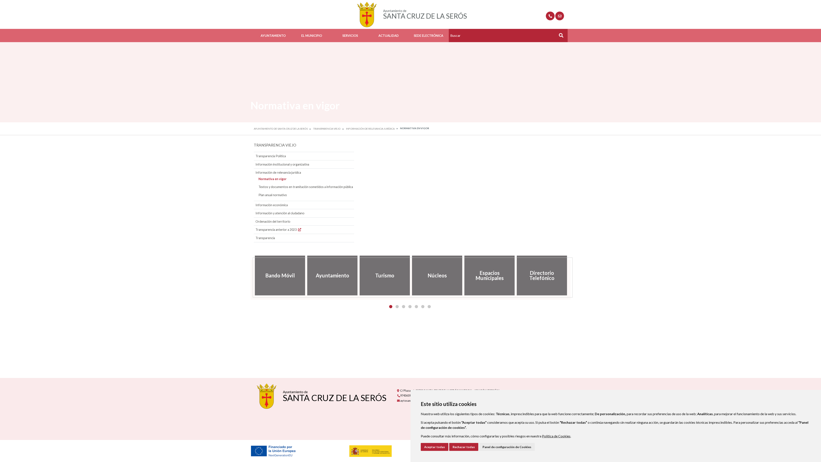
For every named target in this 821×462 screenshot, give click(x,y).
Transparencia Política (270, 156)
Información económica (271, 205)
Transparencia (265, 238)
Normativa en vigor (272, 179)
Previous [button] (250, 275)
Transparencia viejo (327, 128)
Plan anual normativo (272, 195)
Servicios (350, 35)
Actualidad (388, 35)
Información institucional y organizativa (282, 164)
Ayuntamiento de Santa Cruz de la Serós (281, 128)
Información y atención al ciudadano (279, 213)
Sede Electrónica (428, 35)
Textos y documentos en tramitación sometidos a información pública (305, 187)
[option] (280, 275)
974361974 (407, 395)
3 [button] (403, 306)
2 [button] (397, 306)
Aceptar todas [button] (434, 447)
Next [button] (570, 275)
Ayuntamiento (273, 35)
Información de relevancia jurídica (370, 128)
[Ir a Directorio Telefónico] (550, 16)
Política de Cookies (556, 436)
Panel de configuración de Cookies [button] (507, 447)
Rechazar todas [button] (464, 447)
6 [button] (422, 306)
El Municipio (311, 35)
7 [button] (429, 306)
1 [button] (390, 306)
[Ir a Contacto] (559, 16)
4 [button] (410, 306)
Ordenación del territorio (272, 221)
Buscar (559, 37)
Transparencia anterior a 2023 (276, 229)
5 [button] (416, 306)
